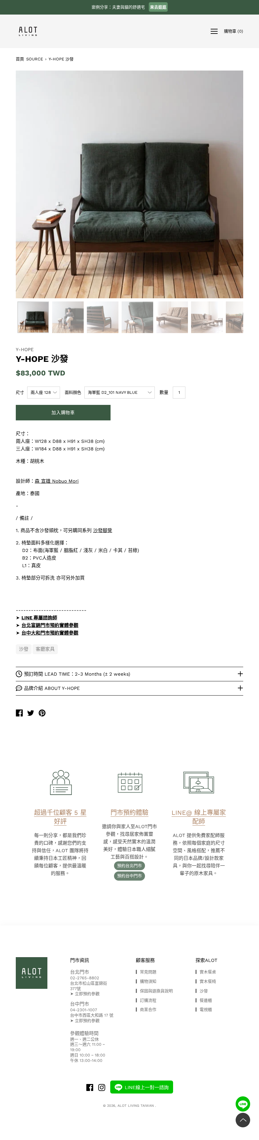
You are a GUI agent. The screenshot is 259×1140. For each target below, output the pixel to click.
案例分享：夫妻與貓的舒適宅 (129, 7)
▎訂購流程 (146, 1000)
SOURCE (34, 59)
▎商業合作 (146, 1009)
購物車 (233, 30)
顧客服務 (145, 960)
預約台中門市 (129, 875)
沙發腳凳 (102, 530)
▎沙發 (202, 990)
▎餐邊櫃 (204, 1000)
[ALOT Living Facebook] (89, 1088)
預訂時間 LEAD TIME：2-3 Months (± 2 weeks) (77, 674)
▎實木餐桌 (206, 972)
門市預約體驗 (129, 812)
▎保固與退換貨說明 (154, 990)
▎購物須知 (146, 981)
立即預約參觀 (87, 993)
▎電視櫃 (204, 1009)
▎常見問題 (146, 972)
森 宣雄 (43, 481)
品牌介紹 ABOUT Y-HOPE (52, 688)
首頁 (20, 59)
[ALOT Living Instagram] (101, 1088)
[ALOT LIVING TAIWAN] (19, 713)
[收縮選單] (214, 31)
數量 (164, 392)
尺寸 (20, 392)
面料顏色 (73, 392)
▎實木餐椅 (206, 981)
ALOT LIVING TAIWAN (136, 1106)
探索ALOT (206, 960)
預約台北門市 (129, 865)
